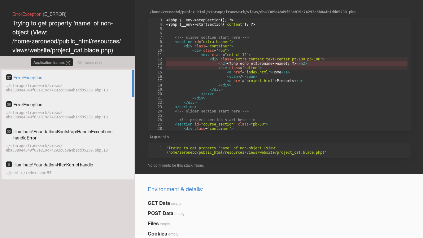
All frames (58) (89, 62)
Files (153, 223)
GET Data (159, 202)
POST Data (160, 213)
